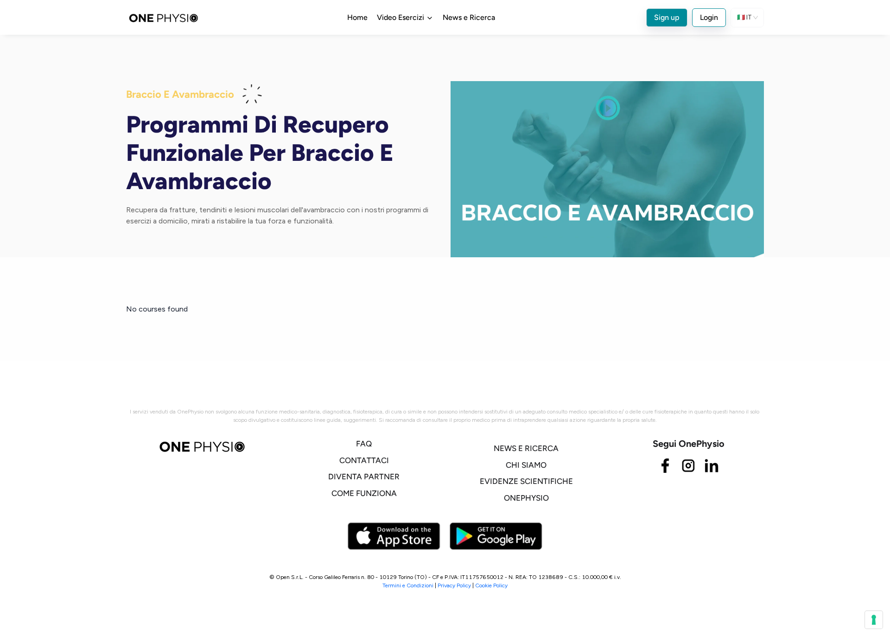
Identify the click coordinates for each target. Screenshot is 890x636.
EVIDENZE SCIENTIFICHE (526, 481)
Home (357, 17)
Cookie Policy (491, 585)
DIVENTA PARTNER (364, 476)
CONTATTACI (364, 460)
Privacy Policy (454, 585)
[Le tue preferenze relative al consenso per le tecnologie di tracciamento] (874, 620)
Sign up (667, 17)
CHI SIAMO (526, 465)
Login (709, 17)
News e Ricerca (469, 17)
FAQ (364, 443)
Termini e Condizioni (407, 585)
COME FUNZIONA (364, 493)
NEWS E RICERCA (526, 448)
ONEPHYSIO (526, 497)
